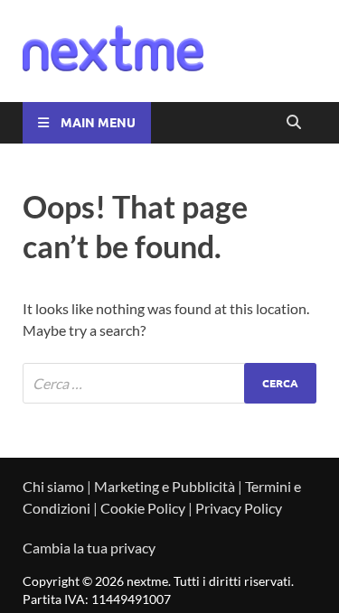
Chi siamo (53, 486)
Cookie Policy (142, 507)
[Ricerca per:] (169, 383)
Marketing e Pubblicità (164, 486)
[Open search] (293, 123)
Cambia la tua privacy (89, 547)
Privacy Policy (238, 507)
